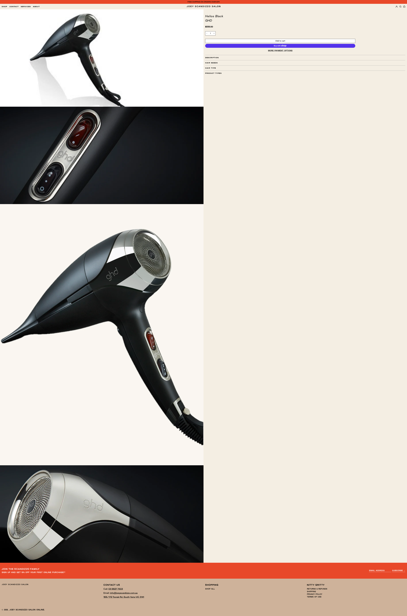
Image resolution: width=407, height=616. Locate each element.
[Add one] (214, 33)
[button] (400, 6)
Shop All (210, 589)
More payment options (280, 50)
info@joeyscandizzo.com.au (124, 593)
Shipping (311, 591)
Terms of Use (314, 597)
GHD (208, 20)
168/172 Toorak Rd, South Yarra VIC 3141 (123, 597)
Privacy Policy (314, 594)
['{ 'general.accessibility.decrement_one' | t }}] (206, 33)
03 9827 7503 (115, 589)
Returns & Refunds (317, 589)
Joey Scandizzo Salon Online (26, 609)
